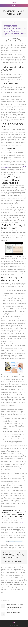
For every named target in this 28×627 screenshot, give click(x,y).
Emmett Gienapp (8, 595)
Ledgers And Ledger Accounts (10, 25)
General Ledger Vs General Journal (11, 31)
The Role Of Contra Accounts (10, 26)
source (21, 522)
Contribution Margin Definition (13, 612)
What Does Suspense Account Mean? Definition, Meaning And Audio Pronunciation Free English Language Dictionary (17, 606)
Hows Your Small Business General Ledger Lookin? (15, 28)
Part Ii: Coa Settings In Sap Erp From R (12, 30)
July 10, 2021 (18, 561)
